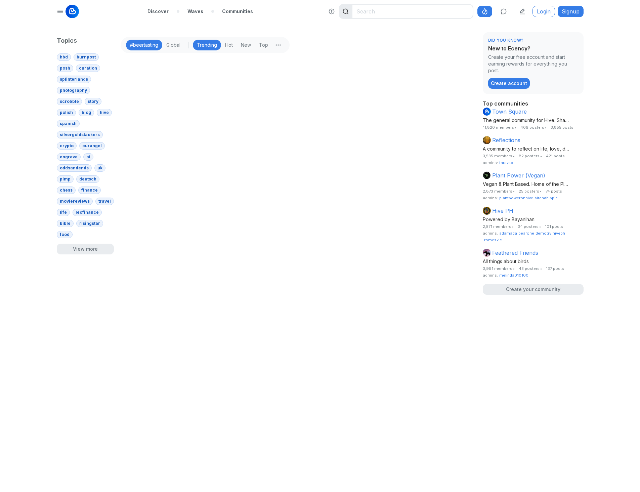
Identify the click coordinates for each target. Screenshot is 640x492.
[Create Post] (522, 11)
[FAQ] (331, 11)
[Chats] (503, 11)
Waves (195, 11)
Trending (207, 45)
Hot (229, 45)
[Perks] (484, 11)
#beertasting (144, 45)
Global (173, 45)
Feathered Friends (515, 252)
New (246, 45)
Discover (158, 11)
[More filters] (278, 45)
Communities (237, 11)
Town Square (509, 111)
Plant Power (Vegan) (518, 175)
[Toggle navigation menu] (60, 11)
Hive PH (502, 210)
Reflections (506, 140)
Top (263, 45)
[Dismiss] (577, 40)
